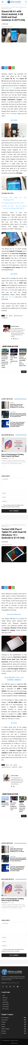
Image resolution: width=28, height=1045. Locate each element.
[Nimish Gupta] (6, 332)
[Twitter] (6, 67)
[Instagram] (6, 986)
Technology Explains (13, 354)
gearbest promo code (18, 315)
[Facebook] (2, 67)
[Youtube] (17, 986)
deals (7, 315)
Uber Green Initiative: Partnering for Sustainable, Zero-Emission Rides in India (22, 360)
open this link (9, 297)
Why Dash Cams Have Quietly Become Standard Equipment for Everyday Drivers (18, 415)
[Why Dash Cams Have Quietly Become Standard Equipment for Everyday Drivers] (5, 414)
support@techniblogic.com (13, 982)
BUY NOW (14, 120)
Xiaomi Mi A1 (9, 88)
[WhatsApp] (13, 67)
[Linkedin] (16, 338)
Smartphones (4, 317)
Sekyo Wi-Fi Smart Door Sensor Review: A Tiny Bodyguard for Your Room (17, 406)
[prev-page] (2, 430)
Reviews (12, 402)
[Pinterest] (9, 67)
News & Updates (5, 353)
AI (10, 420)
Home (2, 7)
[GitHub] (13, 338)
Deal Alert (7, 7)
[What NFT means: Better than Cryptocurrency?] (14, 351)
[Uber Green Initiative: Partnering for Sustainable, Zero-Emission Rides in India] (23, 351)
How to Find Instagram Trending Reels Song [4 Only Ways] (12, 455)
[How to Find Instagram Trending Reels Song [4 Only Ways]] (14, 444)
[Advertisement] (14, 53)
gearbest (10, 315)
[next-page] (5, 430)
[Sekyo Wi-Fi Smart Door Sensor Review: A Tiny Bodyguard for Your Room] (5, 405)
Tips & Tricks (4, 458)
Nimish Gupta (5, 23)
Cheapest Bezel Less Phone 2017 (13, 203)
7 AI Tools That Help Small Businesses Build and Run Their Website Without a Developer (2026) (17, 424)
